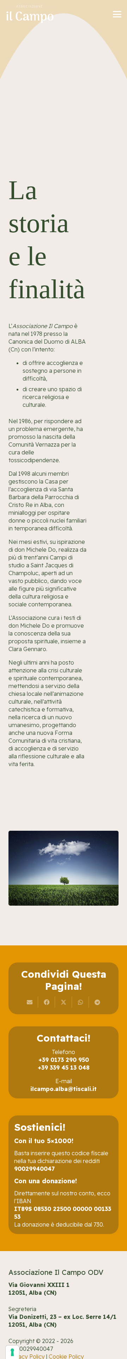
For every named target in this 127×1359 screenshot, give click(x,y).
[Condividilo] (46, 1002)
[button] (117, 14)
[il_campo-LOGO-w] (30, 14)
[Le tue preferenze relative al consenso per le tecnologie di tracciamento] (12, 1352)
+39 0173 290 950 (63, 1059)
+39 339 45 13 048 (64, 1067)
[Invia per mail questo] (29, 1002)
